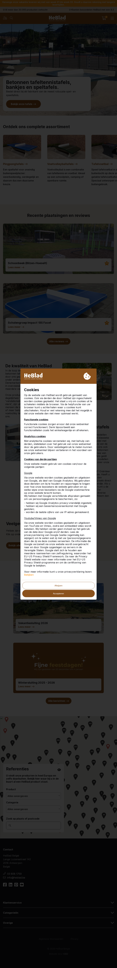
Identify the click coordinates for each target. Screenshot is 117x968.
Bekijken (29, 574)
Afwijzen (58, 585)
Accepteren (58, 593)
